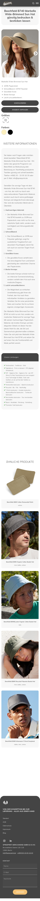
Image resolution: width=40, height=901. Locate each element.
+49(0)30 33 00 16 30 (25, 853)
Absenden (20, 892)
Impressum (6, 829)
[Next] (36, 53)
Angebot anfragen (20, 110)
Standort (6, 818)
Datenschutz (7, 826)
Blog (4, 833)
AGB (4, 822)
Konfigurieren (20, 103)
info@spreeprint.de (9, 853)
